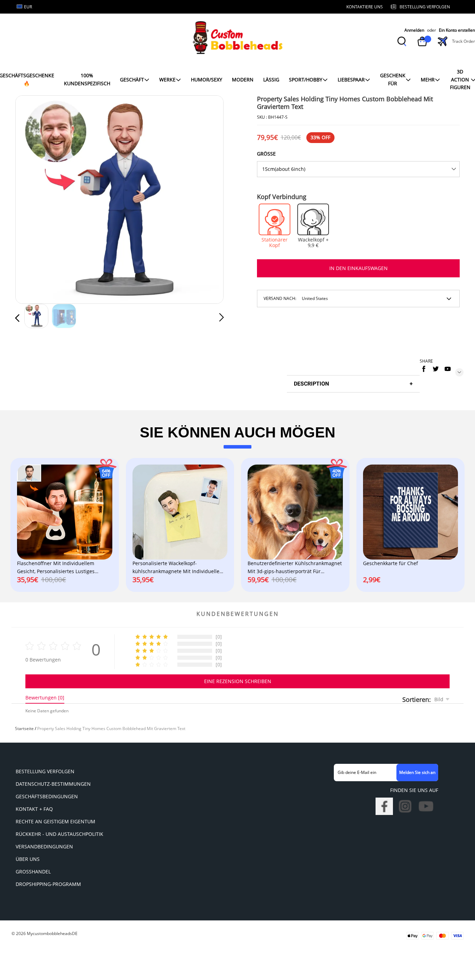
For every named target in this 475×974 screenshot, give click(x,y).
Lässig (271, 79)
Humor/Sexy (206, 79)
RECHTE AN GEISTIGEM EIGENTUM (55, 821)
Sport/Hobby (305, 79)
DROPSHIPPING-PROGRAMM (48, 884)
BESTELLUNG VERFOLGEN (45, 771)
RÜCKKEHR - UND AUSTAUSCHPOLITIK (59, 834)
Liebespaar (351, 79)
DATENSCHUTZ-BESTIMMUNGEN (53, 784)
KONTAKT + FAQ (34, 809)
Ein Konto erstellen (457, 30)
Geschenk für (392, 79)
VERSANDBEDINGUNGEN (44, 846)
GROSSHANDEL (33, 871)
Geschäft (132, 79)
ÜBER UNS (28, 859)
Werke (167, 79)
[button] (31, 198)
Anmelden (414, 30)
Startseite (24, 728)
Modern (242, 79)
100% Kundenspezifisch (87, 79)
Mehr (428, 79)
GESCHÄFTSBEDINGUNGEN (47, 796)
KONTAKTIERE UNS (364, 7)
